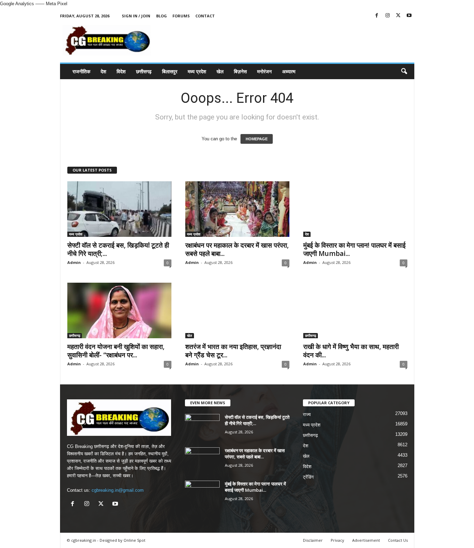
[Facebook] (377, 16)
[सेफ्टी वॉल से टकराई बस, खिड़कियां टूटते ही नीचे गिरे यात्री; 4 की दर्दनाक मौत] (119, 209)
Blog (161, 15)
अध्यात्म (288, 71)
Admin (74, 262)
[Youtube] (409, 16)
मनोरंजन (264, 71)
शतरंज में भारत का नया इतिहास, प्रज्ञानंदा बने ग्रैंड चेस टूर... (233, 350)
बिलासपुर (169, 71)
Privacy (337, 540)
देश (103, 71)
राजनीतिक (81, 71)
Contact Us (398, 540)
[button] (404, 71)
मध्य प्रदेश (197, 71)
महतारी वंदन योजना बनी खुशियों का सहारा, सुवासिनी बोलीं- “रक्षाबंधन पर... (115, 350)
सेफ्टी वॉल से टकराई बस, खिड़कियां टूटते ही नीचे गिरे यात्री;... (118, 249)
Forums (181, 15)
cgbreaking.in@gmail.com (118, 490)
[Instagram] (387, 16)
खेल (220, 71)
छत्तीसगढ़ (144, 71)
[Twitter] (398, 16)
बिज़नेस (240, 71)
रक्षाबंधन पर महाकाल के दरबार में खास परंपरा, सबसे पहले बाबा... (237, 249)
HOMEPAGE (257, 139)
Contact (205, 15)
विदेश (121, 71)
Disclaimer (313, 540)
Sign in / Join (136, 15)
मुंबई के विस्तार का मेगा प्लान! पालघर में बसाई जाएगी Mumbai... (354, 249)
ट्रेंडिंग (308, 477)
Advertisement (366, 540)
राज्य (307, 414)
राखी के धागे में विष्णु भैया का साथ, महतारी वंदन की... (351, 350)
